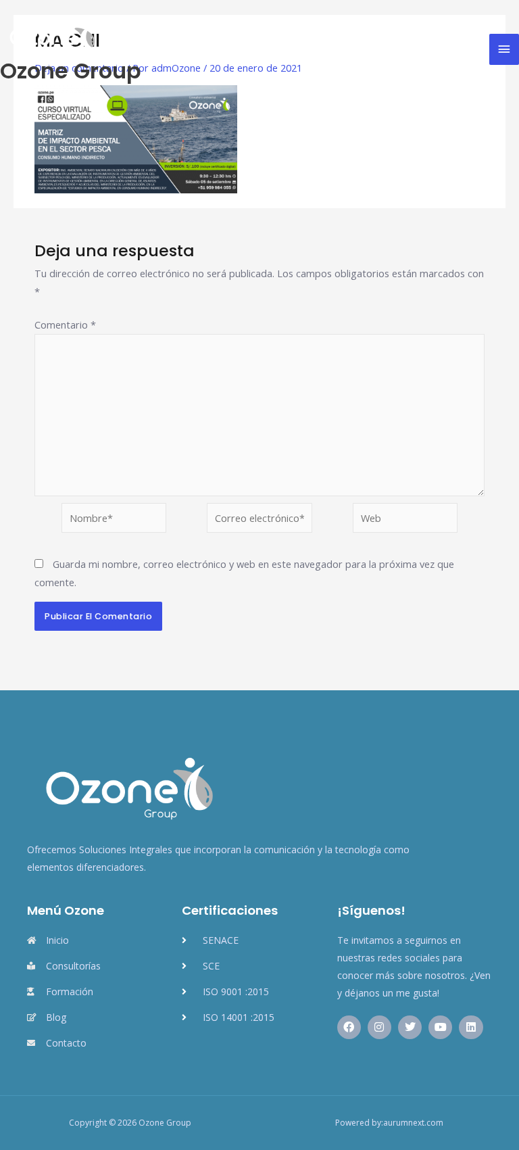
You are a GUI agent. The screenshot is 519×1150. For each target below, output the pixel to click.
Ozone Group (70, 70)
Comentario (65, 324)
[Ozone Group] (50, 36)
